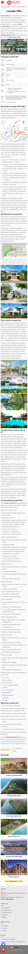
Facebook (5, 926)
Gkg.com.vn (21, 941)
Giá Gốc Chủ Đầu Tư (6, 7)
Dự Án (14, 7)
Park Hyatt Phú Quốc (14, 795)
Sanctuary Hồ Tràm (14, 836)
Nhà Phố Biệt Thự (21, 7)
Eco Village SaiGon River (14, 816)
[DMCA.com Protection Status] (14, 947)
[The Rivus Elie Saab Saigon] (14, 847)
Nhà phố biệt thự (7, 912)
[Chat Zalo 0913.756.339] (3, 944)
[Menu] (2, 2)
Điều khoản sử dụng (18, 952)
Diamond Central (14, 877)
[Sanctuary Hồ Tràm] (14, 827)
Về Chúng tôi (5, 907)
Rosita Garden (6, 692)
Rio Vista (4, 700)
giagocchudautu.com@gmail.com (14, 897)
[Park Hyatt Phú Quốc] (14, 786)
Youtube (4, 928)
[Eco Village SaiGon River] (14, 806)
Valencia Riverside (7, 695)
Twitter (4, 930)
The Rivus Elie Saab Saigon (14, 856)
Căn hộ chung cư (7, 910)
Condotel (4, 915)
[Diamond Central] (14, 867)
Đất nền (4, 917)
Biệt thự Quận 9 (10, 80)
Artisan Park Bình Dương (14, 775)
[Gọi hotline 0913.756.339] (3, 950)
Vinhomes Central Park (8, 939)
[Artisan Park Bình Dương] (14, 766)
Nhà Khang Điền (10, 64)
